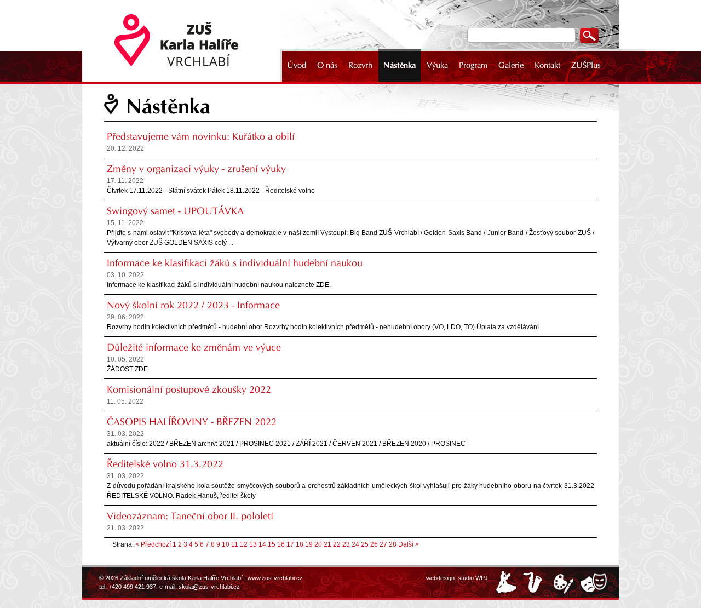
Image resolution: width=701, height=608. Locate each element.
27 (383, 544)
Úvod (296, 65)
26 (374, 544)
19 (309, 544)
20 (318, 544)
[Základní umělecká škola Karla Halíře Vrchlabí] (183, 40)
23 (346, 544)
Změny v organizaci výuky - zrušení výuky (196, 169)
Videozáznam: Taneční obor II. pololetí (190, 516)
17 (290, 544)
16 (281, 544)
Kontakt (547, 65)
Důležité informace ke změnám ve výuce (194, 347)
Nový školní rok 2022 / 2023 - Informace (193, 305)
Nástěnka (399, 65)
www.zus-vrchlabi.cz (275, 578)
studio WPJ (473, 578)
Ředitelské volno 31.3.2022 (165, 464)
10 (225, 544)
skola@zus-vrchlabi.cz (209, 586)
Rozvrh (360, 65)
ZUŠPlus (586, 65)
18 (299, 544)
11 (234, 544)
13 (253, 544)
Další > (408, 544)
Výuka (437, 65)
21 (327, 544)
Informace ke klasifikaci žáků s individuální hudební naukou (235, 263)
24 (355, 544)
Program (473, 65)
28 (393, 544)
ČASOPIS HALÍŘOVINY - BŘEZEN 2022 (192, 422)
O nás (327, 65)
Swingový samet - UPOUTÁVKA (175, 211)
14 (262, 544)
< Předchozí (153, 544)
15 (271, 544)
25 (365, 544)
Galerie (511, 65)
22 (337, 544)
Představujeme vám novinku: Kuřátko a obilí (201, 136)
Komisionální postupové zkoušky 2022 (189, 389)
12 (244, 544)
